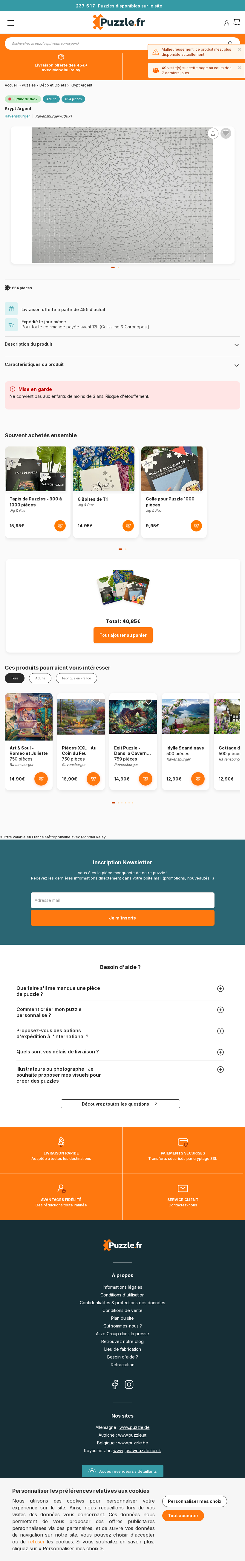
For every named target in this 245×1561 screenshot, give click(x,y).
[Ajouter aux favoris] (226, 133)
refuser (36, 1542)
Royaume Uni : (122, 1450)
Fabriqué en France (76, 678)
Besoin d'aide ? (122, 1356)
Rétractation (122, 1364)
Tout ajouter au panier (123, 635)
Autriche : (122, 1435)
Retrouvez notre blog (122, 1341)
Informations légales (122, 1287)
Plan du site (122, 1318)
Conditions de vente (122, 1310)
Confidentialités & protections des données (122, 1302)
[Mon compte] (226, 23)
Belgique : (122, 1442)
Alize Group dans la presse (122, 1333)
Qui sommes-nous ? (122, 1325)
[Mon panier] (236, 22)
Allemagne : (123, 1427)
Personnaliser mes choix (194, 1501)
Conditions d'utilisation (122, 1294)
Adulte (40, 678)
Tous (14, 678)
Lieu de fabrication (122, 1349)
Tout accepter (183, 1515)
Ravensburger (17, 116)
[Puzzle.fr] (118, 23)
